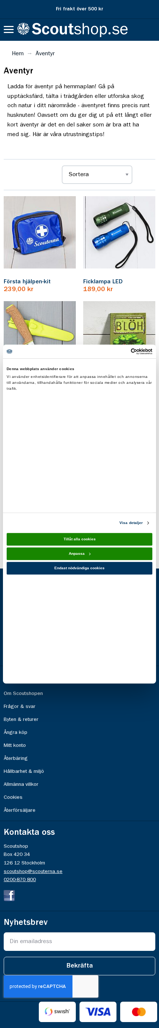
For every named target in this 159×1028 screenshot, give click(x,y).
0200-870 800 (20, 879)
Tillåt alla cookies (80, 539)
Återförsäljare (19, 810)
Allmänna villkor (21, 784)
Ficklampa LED (103, 281)
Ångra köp (15, 732)
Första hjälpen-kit (27, 281)
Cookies (13, 797)
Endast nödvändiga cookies (79, 568)
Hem (18, 53)
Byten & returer (21, 719)
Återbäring (16, 758)
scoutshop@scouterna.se (33, 871)
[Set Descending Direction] (144, 174)
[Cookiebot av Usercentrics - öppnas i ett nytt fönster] (120, 351)
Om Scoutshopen (23, 693)
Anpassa (77, 553)
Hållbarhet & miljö (24, 771)
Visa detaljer (131, 523)
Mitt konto (15, 745)
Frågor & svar (19, 706)
